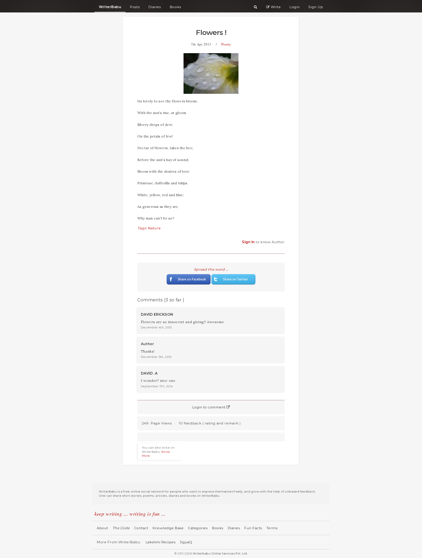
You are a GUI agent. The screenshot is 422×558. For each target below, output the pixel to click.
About (102, 528)
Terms (272, 528)
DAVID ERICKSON (157, 314)
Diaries (234, 528)
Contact (141, 528)
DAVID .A (149, 373)
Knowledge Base (168, 528)
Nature (154, 228)
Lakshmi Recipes (161, 542)
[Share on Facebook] (189, 279)
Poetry (226, 44)
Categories (197, 528)
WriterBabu (110, 7)
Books (217, 528)
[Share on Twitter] (233, 279)
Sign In (249, 242)
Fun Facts (253, 528)
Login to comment (209, 407)
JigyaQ (186, 542)
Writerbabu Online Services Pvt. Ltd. (220, 553)
